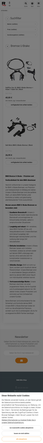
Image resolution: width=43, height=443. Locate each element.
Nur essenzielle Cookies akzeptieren (21, 428)
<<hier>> (7, 410)
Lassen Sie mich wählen (21, 433)
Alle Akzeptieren (21, 439)
